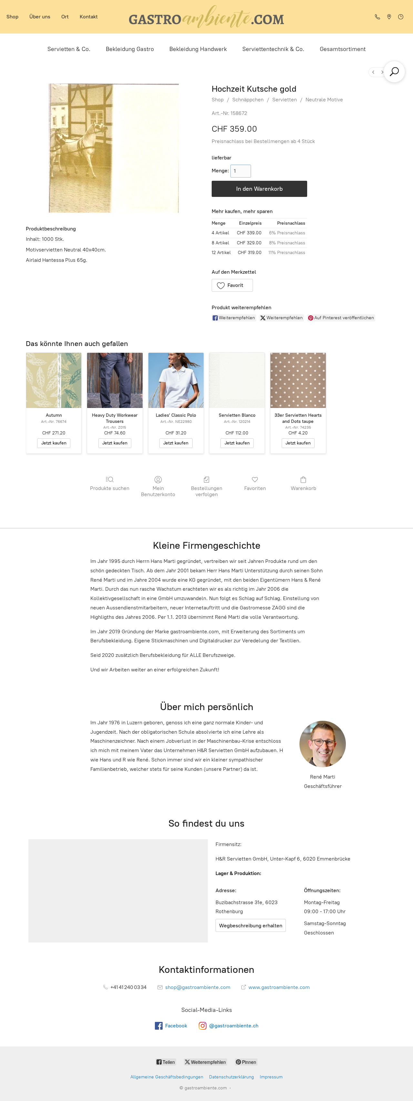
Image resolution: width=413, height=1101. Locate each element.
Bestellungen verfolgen (206, 491)
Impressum (271, 1077)
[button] (232, 285)
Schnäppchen (248, 100)
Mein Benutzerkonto (158, 491)
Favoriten (255, 488)
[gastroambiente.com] (206, 16)
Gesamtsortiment (343, 49)
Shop (12, 17)
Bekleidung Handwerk (198, 49)
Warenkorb (303, 488)
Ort (65, 17)
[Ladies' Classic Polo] (176, 380)
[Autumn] (53, 380)
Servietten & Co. (68, 49)
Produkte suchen (109, 488)
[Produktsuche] (394, 71)
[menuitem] (373, 72)
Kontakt (89, 17)
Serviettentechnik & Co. (273, 49)
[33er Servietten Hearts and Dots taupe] (298, 380)
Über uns (39, 17)
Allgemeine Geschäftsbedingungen (166, 1077)
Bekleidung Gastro (130, 49)
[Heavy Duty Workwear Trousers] (114, 380)
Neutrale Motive (324, 100)
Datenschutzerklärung (231, 1077)
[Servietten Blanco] (237, 380)
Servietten (284, 100)
